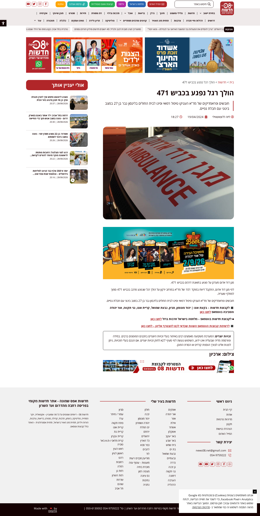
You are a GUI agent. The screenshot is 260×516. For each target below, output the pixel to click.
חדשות (191, 13)
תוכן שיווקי (58, 13)
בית (232, 82)
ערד (121, 418)
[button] (3, 23)
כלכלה (63, 20)
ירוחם (146, 431)
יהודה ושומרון (142, 423)
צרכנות (177, 20)
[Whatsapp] (229, 464)
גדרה (173, 462)
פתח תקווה (117, 423)
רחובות (119, 462)
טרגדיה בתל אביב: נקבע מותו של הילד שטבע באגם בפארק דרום (41, 29)
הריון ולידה (94, 20)
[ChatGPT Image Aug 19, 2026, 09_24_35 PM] (168, 372)
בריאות (141, 13)
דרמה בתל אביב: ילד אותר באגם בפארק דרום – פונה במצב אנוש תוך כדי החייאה (48, 117)
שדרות (119, 479)
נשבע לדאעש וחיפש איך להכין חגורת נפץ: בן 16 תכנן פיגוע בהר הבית (49, 98)
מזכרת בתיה (143, 467)
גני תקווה (171, 471)
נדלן (152, 13)
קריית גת (118, 431)
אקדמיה (43, 13)
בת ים (173, 449)
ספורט (72, 13)
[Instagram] (40, 4)
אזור (173, 418)
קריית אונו (118, 427)
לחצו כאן (205, 312)
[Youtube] (28, 4)
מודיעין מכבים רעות (139, 458)
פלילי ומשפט (176, 13)
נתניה (146, 484)
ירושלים (145, 436)
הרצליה (171, 484)
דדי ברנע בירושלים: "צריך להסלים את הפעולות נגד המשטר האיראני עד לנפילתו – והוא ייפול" (192, 29)
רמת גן (119, 471)
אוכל (130, 13)
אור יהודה (171, 414)
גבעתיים (171, 458)
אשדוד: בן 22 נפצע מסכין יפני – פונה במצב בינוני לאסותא (50, 135)
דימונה (172, 475)
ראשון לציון (117, 453)
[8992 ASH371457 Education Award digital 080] (189, 72)
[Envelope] (200, 464)
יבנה (147, 414)
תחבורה (50, 20)
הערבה (172, 480)
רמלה (120, 466)
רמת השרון (117, 475)
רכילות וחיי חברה (194, 20)
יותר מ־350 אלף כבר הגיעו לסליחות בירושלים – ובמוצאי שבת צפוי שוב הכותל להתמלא (50, 174)
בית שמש (171, 445)
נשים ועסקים (77, 20)
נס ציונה (144, 475)
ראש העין (118, 448)
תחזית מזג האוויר (160, 20)
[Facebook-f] (45, 4)
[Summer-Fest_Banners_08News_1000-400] (98, 72)
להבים (146, 449)
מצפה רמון (143, 471)
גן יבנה (172, 467)
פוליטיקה (109, 20)
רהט (121, 457)
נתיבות (145, 480)
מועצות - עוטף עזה (139, 462)
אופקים (172, 409)
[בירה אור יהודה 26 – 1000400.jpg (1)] (168, 278)
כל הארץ (144, 440)
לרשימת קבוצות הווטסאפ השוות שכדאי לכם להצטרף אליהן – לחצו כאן (185, 326)
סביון (121, 409)
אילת (173, 423)
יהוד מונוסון (143, 418)
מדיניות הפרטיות (201, 507)
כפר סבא (144, 445)
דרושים (211, 20)
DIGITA (52, 511)
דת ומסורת (96, 13)
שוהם (120, 484)
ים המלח (144, 427)
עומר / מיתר (117, 414)
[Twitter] (34, 4)
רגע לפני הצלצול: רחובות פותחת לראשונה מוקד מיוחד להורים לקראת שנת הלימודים (50, 155)
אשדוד (172, 427)
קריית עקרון (117, 436)
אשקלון (172, 431)
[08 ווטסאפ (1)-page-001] (38, 72)
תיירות (83, 13)
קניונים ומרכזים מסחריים (135, 20)
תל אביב (119, 488)
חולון (147, 409)
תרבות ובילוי (113, 13)
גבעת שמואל (169, 453)
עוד (39, 20)
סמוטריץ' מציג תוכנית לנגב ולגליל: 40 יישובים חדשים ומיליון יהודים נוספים (110, 29)
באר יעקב (171, 436)
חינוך (162, 13)
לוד (147, 453)
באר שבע (171, 440)
